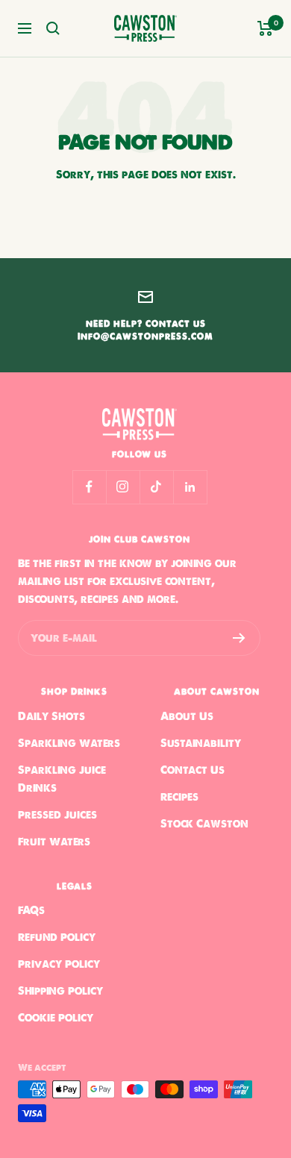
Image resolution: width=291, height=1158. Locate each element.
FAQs (31, 910)
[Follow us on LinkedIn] (190, 487)
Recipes (179, 797)
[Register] (239, 638)
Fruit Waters (54, 841)
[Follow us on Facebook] (89, 487)
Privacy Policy (59, 964)
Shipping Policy (60, 991)
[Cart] (265, 28)
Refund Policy (57, 937)
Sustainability (200, 743)
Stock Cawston (204, 823)
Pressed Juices (57, 814)
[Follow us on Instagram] (123, 487)
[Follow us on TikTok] (156, 487)
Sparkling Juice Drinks (62, 779)
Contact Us (192, 770)
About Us (186, 716)
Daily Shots (51, 716)
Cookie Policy (55, 1017)
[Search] (53, 28)
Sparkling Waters (69, 743)
